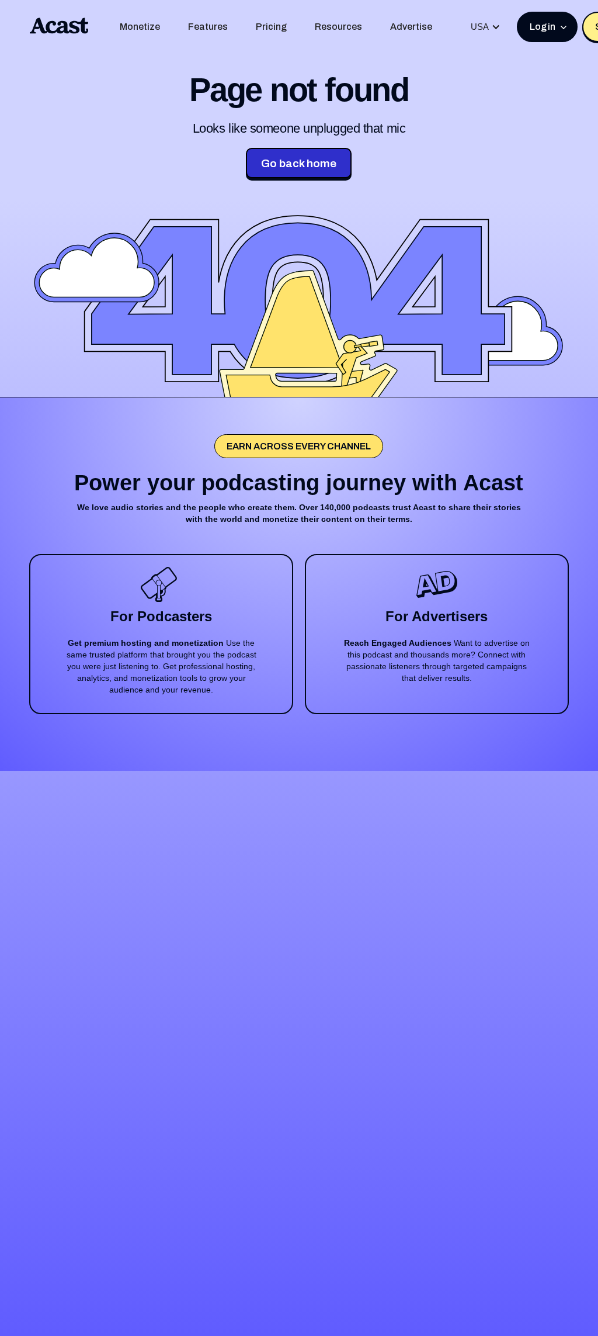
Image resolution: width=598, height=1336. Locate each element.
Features (208, 27)
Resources (338, 27)
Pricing (271, 27)
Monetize (140, 27)
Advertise (411, 27)
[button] (485, 26)
